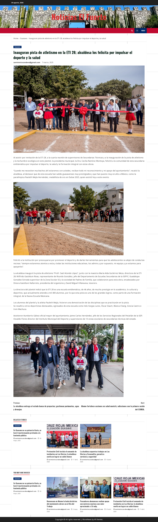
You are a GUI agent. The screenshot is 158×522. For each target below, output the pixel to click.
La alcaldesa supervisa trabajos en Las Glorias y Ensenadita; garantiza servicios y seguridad (95, 454)
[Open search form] (132, 31)
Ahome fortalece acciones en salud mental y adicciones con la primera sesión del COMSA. (113, 406)
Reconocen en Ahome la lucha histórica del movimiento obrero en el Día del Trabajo (62, 504)
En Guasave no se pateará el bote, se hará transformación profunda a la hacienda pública (27, 433)
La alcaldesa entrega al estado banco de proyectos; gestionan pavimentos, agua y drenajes (46, 406)
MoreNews (86, 519)
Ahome (51, 495)
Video (143, 30)
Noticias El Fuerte (79, 16)
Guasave (17, 47)
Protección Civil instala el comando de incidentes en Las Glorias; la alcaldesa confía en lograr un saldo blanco (62, 454)
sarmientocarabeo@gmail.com (26, 62)
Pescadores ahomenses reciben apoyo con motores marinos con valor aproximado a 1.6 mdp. (94, 504)
